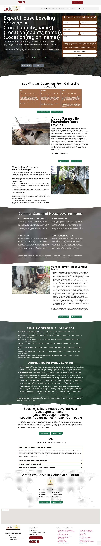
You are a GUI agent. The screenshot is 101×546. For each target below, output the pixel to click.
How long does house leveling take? (33, 461)
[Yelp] (21, 2)
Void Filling (82, 536)
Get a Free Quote (81, 8)
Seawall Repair (83, 533)
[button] (19, 98)
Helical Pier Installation (85, 540)
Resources (71, 8)
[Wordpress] (24, 2)
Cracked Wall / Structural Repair (65, 536)
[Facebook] (19, 2)
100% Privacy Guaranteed (79, 51)
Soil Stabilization (83, 543)
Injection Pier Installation (63, 543)
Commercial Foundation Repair (86, 531)
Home (41, 8)
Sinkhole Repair (83, 534)
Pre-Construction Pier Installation (87, 541)
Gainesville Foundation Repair (21, 42)
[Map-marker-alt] (35, 541)
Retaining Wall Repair (62, 541)
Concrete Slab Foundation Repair (65, 530)
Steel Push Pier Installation (85, 537)
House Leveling (61, 540)
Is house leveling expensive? (30, 464)
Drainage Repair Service (63, 537)
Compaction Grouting (63, 534)
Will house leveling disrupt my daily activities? (37, 467)
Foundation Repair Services (50, 8)
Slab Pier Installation (84, 538)
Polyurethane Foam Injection (86, 530)
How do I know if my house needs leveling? (35, 447)
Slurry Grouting (61, 538)
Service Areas (62, 8)
